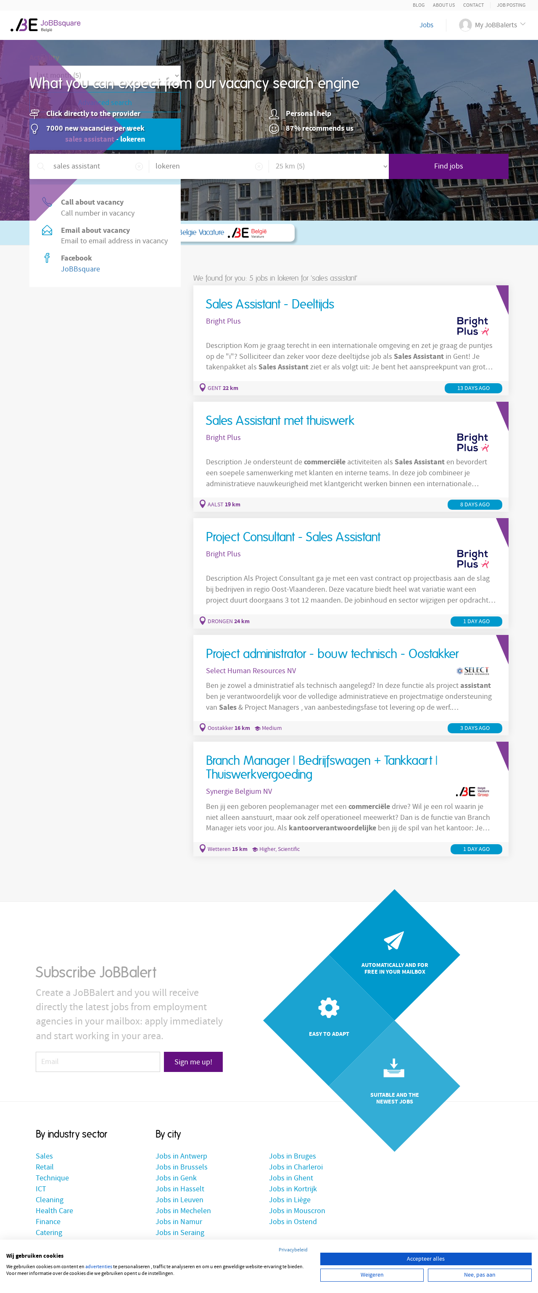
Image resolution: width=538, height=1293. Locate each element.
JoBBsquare (80, 269)
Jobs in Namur (179, 1222)
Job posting (511, 5)
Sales (44, 1156)
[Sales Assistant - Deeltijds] (351, 340)
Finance (48, 1222)
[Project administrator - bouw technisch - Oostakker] (351, 685)
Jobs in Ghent (291, 1178)
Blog (419, 5)
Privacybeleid (293, 1250)
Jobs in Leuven (179, 1200)
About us (444, 5)
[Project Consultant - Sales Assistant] (351, 573)
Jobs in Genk (176, 1178)
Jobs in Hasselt (180, 1189)
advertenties (98, 1267)
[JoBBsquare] (49, 23)
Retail (45, 1167)
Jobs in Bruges (292, 1156)
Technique (52, 1178)
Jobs (426, 25)
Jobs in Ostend (293, 1222)
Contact (473, 5)
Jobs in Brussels (182, 1167)
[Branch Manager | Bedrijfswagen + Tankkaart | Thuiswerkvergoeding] (351, 799)
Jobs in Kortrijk (293, 1189)
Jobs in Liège (290, 1200)
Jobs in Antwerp (181, 1156)
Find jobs (448, 166)
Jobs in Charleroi (296, 1167)
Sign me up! (193, 1062)
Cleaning (49, 1200)
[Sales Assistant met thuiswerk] (351, 457)
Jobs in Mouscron (297, 1211)
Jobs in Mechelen (183, 1211)
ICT (41, 1189)
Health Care (54, 1211)
